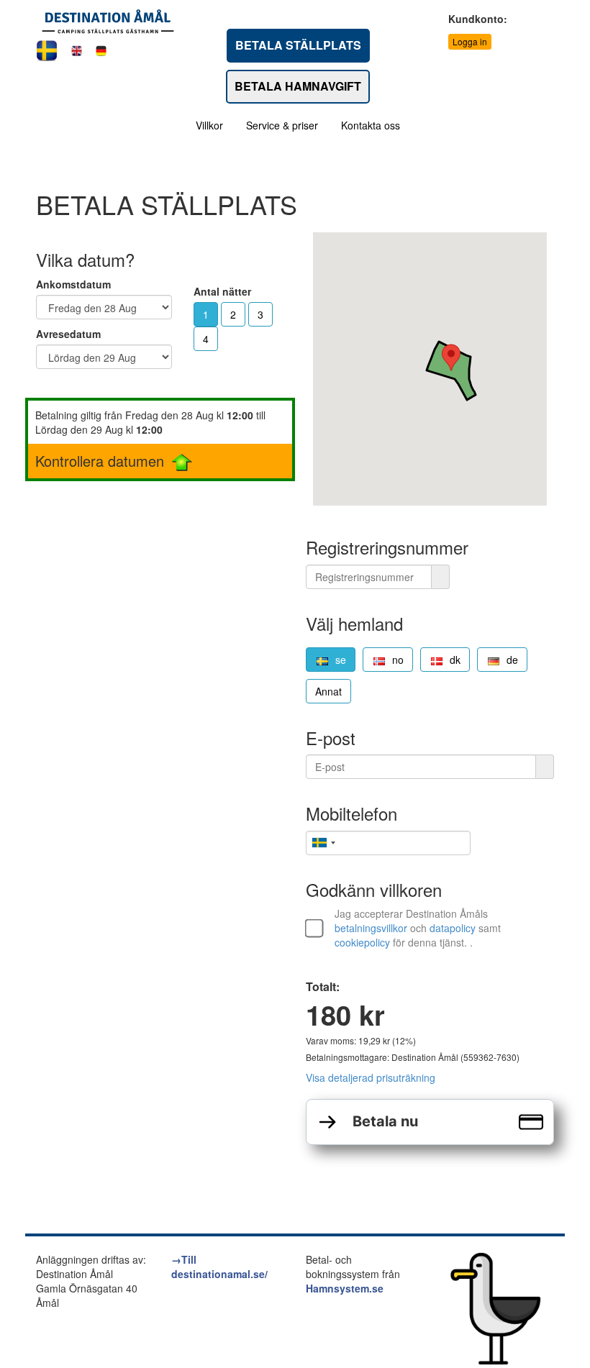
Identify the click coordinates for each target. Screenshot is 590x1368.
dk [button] (455, 659)
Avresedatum (68, 334)
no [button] (398, 659)
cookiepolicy (362, 942)
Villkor (209, 125)
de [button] (512, 659)
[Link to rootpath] (108, 20)
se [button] (340, 659)
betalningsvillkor (371, 928)
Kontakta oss (370, 125)
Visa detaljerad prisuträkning (370, 1077)
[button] (451, 357)
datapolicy (453, 928)
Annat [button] (328, 691)
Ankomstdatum (73, 284)
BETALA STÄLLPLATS (298, 45)
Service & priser (282, 125)
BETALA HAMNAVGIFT (298, 86)
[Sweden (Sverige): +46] (323, 842)
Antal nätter (222, 291)
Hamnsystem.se (345, 1288)
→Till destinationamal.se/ (219, 1266)
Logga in (470, 41)
